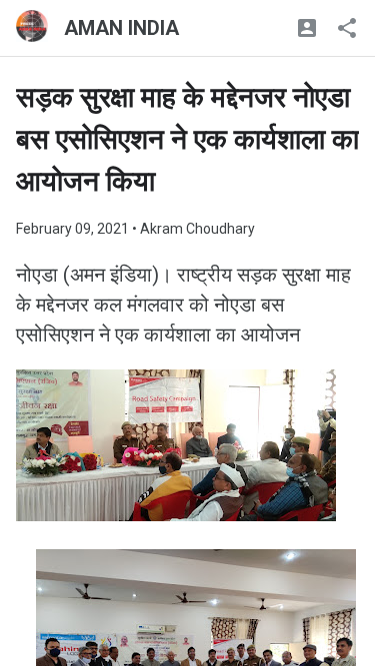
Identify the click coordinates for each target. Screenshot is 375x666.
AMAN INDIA (121, 28)
